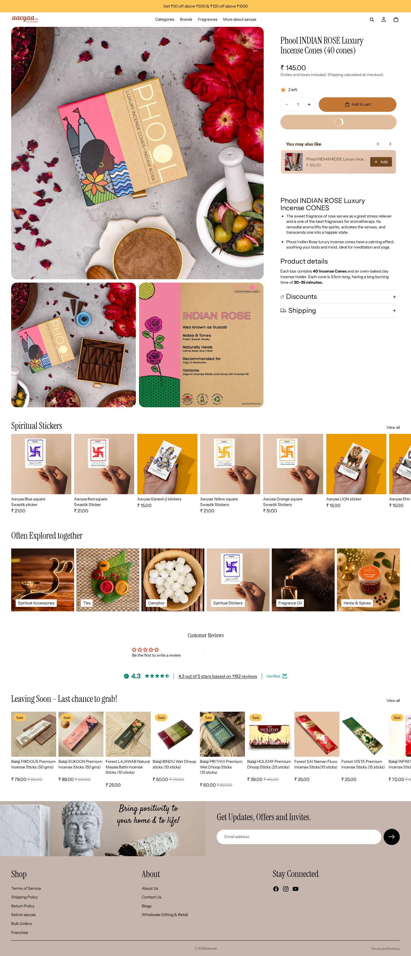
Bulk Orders (21, 923)
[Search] (372, 19)
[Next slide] (394, 474)
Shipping (302, 310)
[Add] (47, 748)
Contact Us (151, 897)
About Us (150, 888)
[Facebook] (276, 889)
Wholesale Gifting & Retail (165, 914)
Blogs (147, 905)
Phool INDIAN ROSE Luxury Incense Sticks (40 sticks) (336, 159)
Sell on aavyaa (23, 914)
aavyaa (212, 948)
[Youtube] (295, 889)
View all (393, 427)
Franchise (19, 932)
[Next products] (390, 144)
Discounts (301, 296)
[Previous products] (378, 144)
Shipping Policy (24, 897)
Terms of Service (26, 888)
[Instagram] (285, 889)
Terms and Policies (385, 948)
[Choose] (63, 486)
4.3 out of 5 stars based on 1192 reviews (217, 676)
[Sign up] (392, 837)
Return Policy (22, 905)
